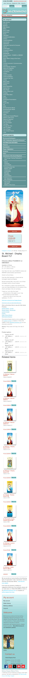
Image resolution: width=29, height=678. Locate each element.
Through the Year (7, 125)
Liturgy (5, 79)
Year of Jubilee (7, 127)
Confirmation (6, 48)
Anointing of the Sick (9, 167)
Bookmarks (6, 32)
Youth (4, 132)
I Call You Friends (7, 70)
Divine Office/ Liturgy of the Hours (11, 58)
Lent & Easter (7, 164)
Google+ (13, 675)
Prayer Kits (6, 102)
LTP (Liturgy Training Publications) (13, 158)
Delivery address (8, 605)
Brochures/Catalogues (9, 138)
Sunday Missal (7, 121)
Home (5, 3)
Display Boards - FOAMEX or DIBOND (13, 55)
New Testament (8, 179)
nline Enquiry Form (11, 657)
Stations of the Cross (8, 117)
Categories (4, 250)
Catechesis (6, 43)
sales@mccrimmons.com (20, 1)
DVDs (4, 60)
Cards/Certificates (7, 40)
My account (6, 600)
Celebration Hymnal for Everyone (11, 45)
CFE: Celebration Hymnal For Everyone (13, 140)
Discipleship (6, 53)
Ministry (5, 84)
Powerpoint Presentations (9, 99)
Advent (6, 162)
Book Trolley (6, 30)
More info (14, 231)
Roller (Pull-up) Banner (7, 315)
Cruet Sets (6, 51)
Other (4, 153)
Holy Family (7, 181)
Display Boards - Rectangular (8, 310)
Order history (7, 603)
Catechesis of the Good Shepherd (12, 155)
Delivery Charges (6, 671)
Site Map (8, 675)
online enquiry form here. (8, 592)
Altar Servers (6, 22)
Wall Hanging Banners (7, 316)
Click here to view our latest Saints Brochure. (11, 302)
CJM (5, 159)
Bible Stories (6, 27)
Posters (5, 98)
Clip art (5, 47)
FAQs (19, 3)
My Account (9, 3)
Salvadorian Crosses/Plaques (10, 116)
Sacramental (6, 111)
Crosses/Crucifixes (8, 50)
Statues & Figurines (8, 119)
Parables (5, 93)
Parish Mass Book (7, 94)
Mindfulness (6, 83)
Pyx (4, 104)
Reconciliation (7, 175)
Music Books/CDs (7, 86)
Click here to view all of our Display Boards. (12, 300)
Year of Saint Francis (8, 130)
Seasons (5, 144)
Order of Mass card (8, 91)
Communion (7, 170)
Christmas (6, 163)
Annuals (5, 24)
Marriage (6, 172)
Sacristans (6, 112)
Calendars (5, 35)
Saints (4, 114)
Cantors (5, 38)
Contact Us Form (8, 320)
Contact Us (23, 3)
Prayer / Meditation (8, 149)
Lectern (5, 73)
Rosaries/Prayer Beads (9, 109)
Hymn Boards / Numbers (9, 66)
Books (4, 33)
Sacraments (6, 147)
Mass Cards (6, 81)
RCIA (4, 106)
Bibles (4, 28)
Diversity (5, 56)
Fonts (4, 61)
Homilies (5, 65)
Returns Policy (15, 671)
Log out (5, 608)
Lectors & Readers (8, 76)
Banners (5, 25)
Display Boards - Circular (7, 308)
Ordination (7, 174)
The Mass (5, 124)
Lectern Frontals (7, 75)
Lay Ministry (6, 71)
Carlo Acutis (6, 42)
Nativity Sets (6, 88)
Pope (4, 96)
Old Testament (8, 178)
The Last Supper (7, 122)
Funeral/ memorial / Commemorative (12, 63)
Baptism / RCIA (8, 168)
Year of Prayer (7, 129)
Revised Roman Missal (9, 107)
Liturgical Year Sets (8, 78)
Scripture (5, 151)
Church (9, 250)
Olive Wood (6, 89)
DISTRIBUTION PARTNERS (10, 142)
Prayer (5, 101)
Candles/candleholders (9, 37)
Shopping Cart (14, 3)
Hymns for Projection (8, 68)
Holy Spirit (6, 183)
